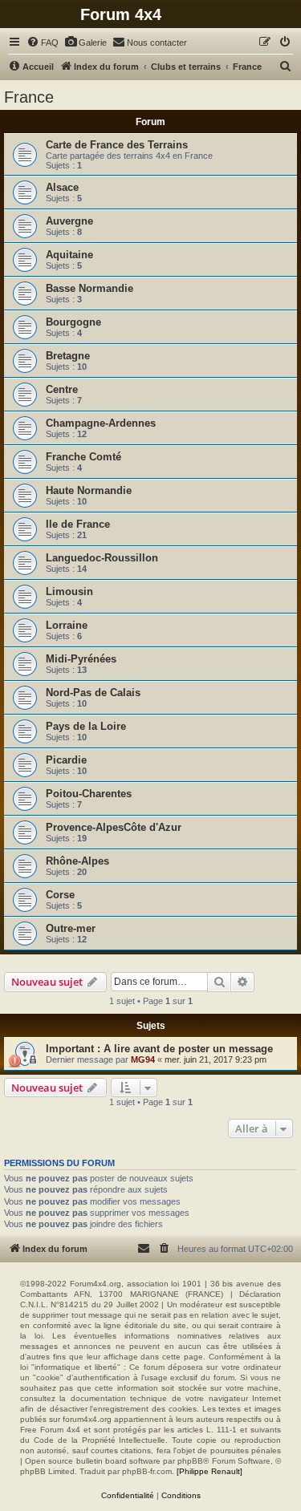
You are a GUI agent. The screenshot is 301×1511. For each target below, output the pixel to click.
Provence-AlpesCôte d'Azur (113, 827)
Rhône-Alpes (77, 861)
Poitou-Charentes (89, 794)
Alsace (62, 187)
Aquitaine (69, 255)
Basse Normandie (89, 288)
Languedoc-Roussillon (102, 558)
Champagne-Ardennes (101, 423)
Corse (60, 895)
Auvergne (69, 221)
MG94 (143, 1059)
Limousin (69, 591)
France (29, 97)
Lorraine (66, 625)
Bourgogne (73, 322)
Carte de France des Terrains (117, 145)
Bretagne (68, 356)
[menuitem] (42, 42)
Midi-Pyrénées (81, 659)
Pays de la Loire (86, 726)
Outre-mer (71, 928)
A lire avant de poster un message (188, 1049)
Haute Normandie (89, 490)
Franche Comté (83, 457)
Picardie (66, 760)
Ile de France (78, 524)
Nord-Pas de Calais (93, 693)
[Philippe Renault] (209, 1471)
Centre (62, 389)
